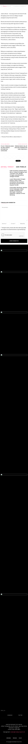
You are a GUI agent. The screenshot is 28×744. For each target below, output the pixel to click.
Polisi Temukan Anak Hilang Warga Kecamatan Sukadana (7, 148)
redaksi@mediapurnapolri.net (17, 732)
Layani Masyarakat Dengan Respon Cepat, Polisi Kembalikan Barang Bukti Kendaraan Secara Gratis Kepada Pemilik (17, 182)
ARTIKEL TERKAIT (7, 167)
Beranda (9, 738)
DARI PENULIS (21, 167)
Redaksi (5, 6)
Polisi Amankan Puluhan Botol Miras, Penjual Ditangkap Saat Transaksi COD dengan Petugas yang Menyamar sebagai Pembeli (18, 173)
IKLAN (20, 738)
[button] (25, 2)
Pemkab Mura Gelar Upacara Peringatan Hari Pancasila (21, 147)
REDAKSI (15, 738)
